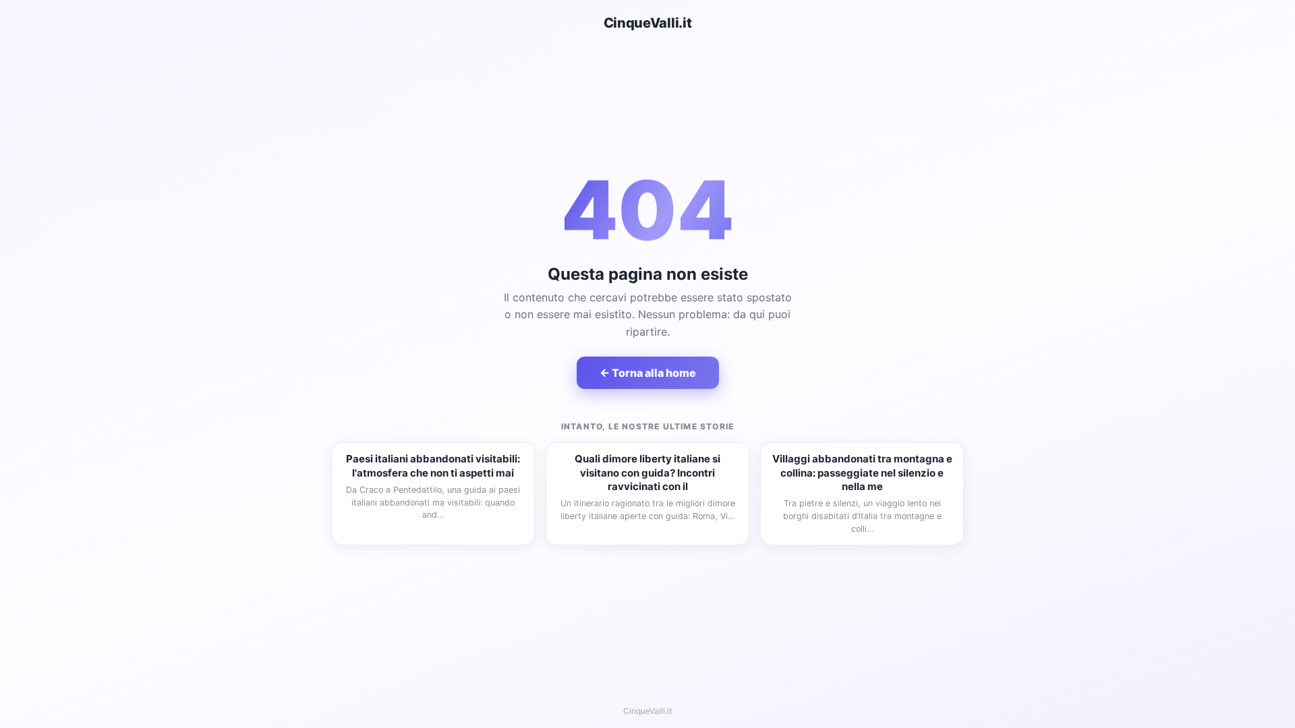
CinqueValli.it (648, 23)
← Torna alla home (648, 373)
